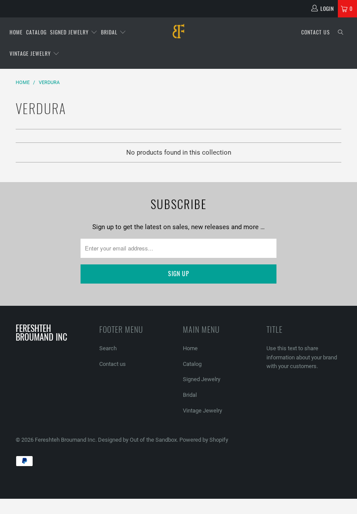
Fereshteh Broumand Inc (65, 439)
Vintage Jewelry (31, 53)
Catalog (36, 32)
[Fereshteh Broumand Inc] (178, 31)
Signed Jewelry (70, 32)
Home (16, 32)
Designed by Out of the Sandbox (137, 439)
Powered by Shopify (203, 439)
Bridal (110, 32)
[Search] (340, 32)
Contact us (315, 32)
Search (108, 348)
